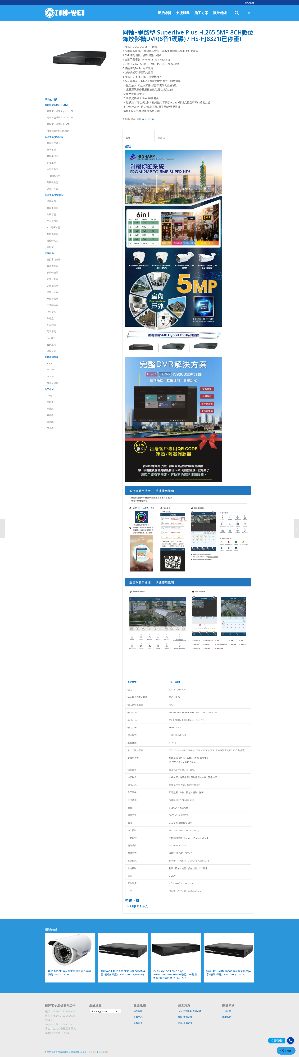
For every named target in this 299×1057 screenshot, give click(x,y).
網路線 (50, 408)
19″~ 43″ (51, 376)
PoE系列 (51, 338)
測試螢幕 (51, 311)
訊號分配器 (52, 279)
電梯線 (50, 421)
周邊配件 (49, 253)
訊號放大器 (52, 292)
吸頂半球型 (52, 156)
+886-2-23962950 (64, 1011)
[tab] (139, 136)
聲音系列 (51, 331)
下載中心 (138, 1017)
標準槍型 (51, 149)
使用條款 (92, 1052)
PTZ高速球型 (53, 175)
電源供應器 (52, 266)
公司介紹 (226, 1011)
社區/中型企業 (185, 1017)
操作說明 (138, 1011)
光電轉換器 (52, 305)
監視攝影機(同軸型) (54, 195)
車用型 (50, 247)
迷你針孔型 (52, 188)
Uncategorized (149, 119)
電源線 (50, 415)
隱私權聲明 (103, 1052)
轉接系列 (51, 351)
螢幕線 (50, 428)
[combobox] (105, 1011)
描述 (138, 138)
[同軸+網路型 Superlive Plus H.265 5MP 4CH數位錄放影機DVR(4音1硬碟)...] (2, 528)
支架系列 (51, 344)
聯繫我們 (226, 1017)
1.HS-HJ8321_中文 (136, 906)
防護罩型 (51, 162)
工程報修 (138, 1022)
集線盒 (50, 318)
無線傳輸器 (52, 298)
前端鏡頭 (51, 324)
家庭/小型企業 (185, 1022)
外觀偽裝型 (52, 182)
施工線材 (49, 389)
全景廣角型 (52, 169)
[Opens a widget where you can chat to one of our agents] (286, 1051)
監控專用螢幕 (51, 357)
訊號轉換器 (52, 272)
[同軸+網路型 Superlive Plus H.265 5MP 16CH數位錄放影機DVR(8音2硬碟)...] (296, 528)
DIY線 (49, 395)
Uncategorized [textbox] (104, 1011)
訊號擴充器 (52, 285)
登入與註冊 (249, 2)
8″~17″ (50, 370)
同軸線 (50, 401)
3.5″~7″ (50, 363)
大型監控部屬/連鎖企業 (189, 1011)
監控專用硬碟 (53, 259)
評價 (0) (170, 138)
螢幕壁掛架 (52, 383)
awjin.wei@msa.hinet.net (59, 1024)
